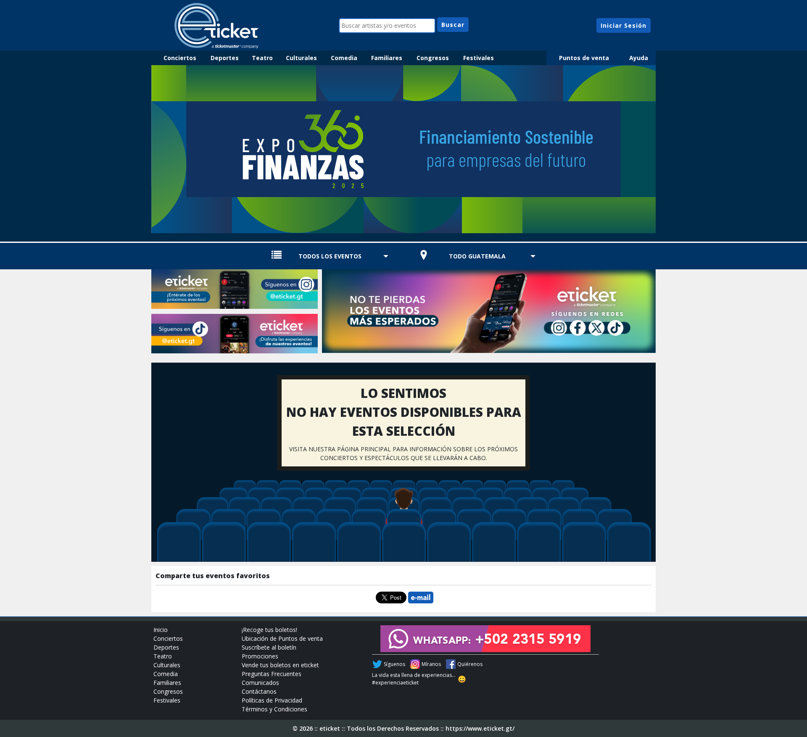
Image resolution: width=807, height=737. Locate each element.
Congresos (433, 58)
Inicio (160, 630)
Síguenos (394, 664)
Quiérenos (470, 664)
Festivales (478, 58)
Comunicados (260, 683)
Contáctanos (259, 691)
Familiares (386, 58)
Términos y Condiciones (274, 709)
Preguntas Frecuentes (271, 674)
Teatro (262, 58)
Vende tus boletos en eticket (280, 665)
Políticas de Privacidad (272, 700)
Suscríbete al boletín (269, 647)
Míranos (431, 664)
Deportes (225, 58)
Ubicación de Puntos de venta (282, 638)
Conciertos (180, 58)
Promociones (260, 656)
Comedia (344, 58)
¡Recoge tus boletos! (269, 630)
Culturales (301, 58)
